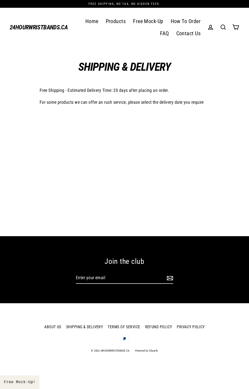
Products (116, 21)
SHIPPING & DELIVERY (84, 327)
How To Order (186, 21)
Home (91, 21)
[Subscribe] (169, 278)
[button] (19, 382)
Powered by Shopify (146, 350)
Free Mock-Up (148, 21)
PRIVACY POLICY (191, 327)
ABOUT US (52, 327)
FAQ (164, 33)
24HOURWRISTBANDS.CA (39, 27)
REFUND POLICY (158, 327)
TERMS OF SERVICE (124, 327)
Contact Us (188, 33)
